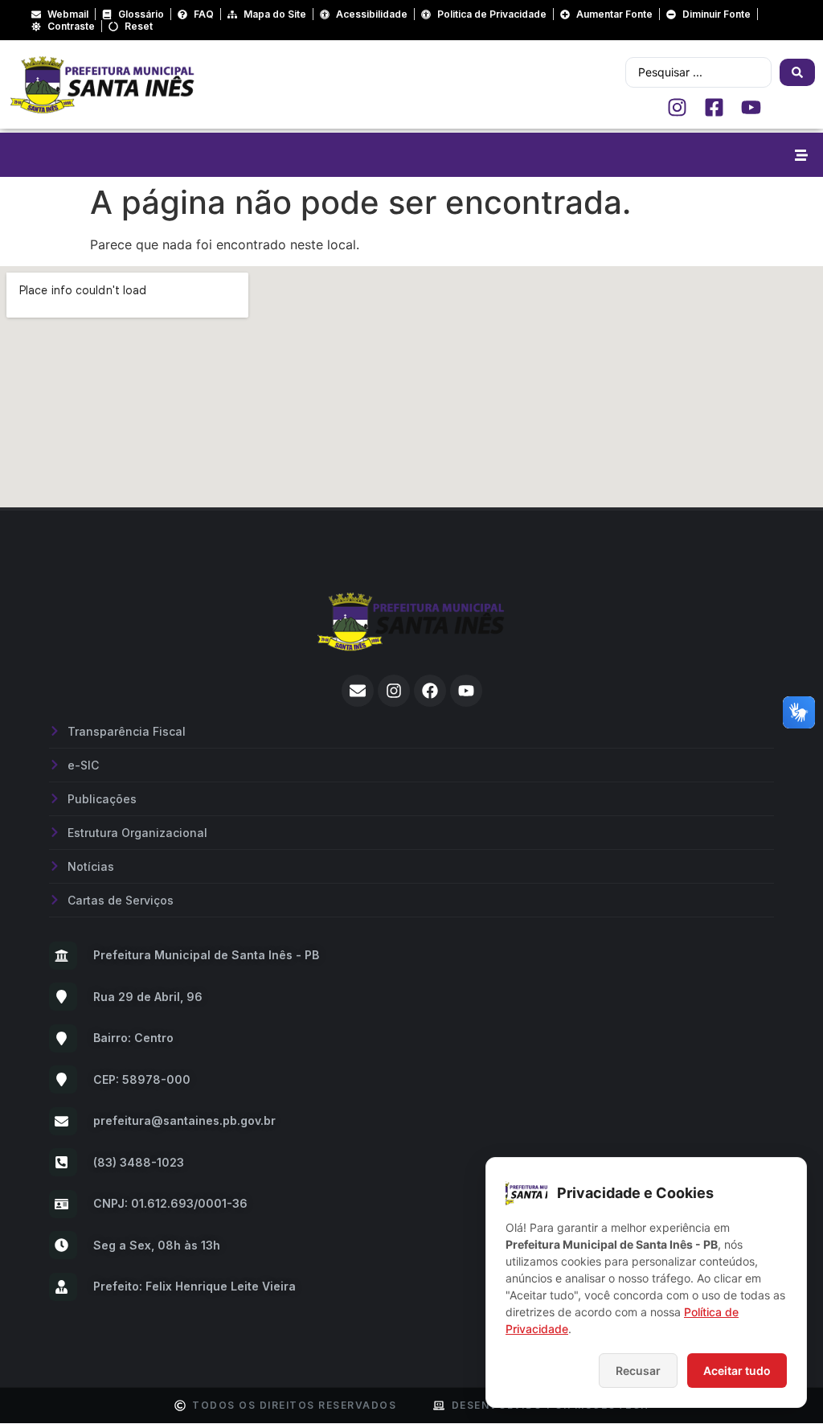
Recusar (638, 1370)
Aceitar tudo (737, 1370)
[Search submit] (797, 72)
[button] (801, 155)
